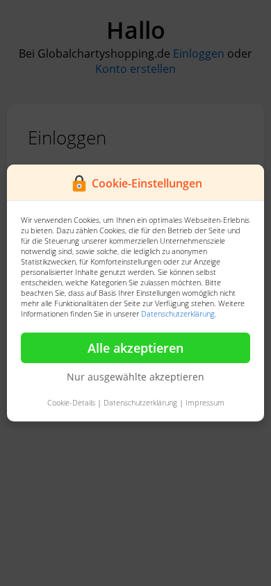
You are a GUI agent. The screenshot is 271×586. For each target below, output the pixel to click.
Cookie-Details (71, 402)
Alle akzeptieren (135, 348)
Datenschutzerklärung (178, 313)
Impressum (205, 402)
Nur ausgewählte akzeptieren (135, 376)
